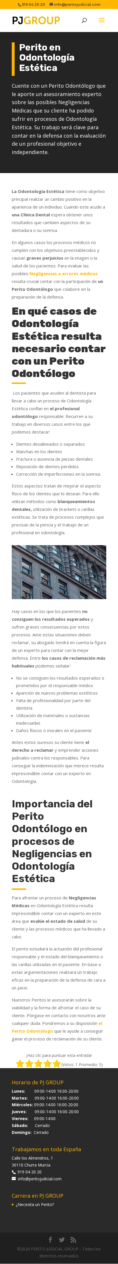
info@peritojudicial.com (40, 1179)
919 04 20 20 (29, 1172)
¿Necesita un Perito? (35, 1204)
